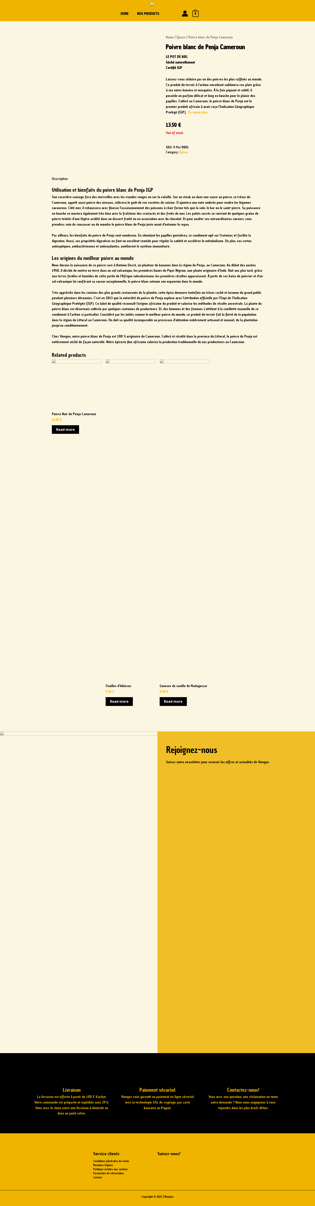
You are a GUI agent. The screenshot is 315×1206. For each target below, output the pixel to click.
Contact (97, 1177)
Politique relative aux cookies (110, 1169)
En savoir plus (198, 112)
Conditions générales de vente (111, 1161)
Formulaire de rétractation (108, 1173)
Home (125, 13)
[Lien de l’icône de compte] (185, 13)
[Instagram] (174, 1164)
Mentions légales (103, 1165)
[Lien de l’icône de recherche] (174, 13)
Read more (65, 429)
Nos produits (148, 13)
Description (60, 178)
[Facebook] (163, 1164)
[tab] (60, 178)
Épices (181, 37)
